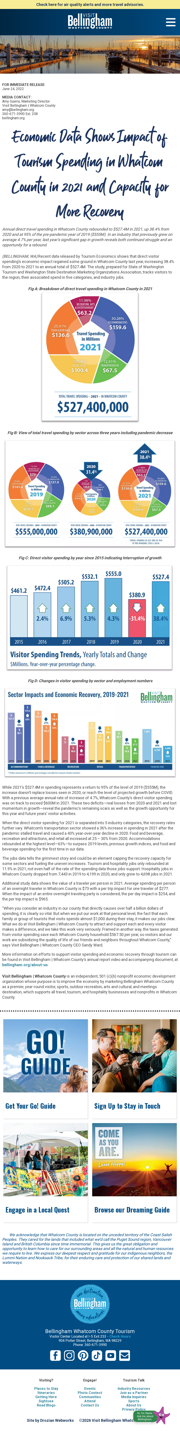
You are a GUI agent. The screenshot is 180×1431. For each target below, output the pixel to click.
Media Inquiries (133, 1397)
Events (90, 1389)
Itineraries (46, 1393)
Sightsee (46, 1401)
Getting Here (46, 1397)
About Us (133, 1405)
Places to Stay (46, 1389)
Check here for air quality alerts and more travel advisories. (90, 4)
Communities (90, 1397)
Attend (89, 1401)
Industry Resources (134, 1389)
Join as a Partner (134, 1393)
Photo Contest (90, 1393)
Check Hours (120, 1336)
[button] (152, 1414)
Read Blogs (46, 1405)
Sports (133, 1401)
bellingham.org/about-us (25, 964)
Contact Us (90, 1405)
